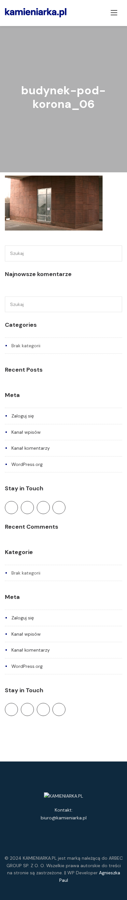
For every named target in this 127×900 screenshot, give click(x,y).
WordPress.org (27, 464)
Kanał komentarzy (30, 448)
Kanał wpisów (26, 432)
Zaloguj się (22, 416)
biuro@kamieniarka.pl (64, 818)
